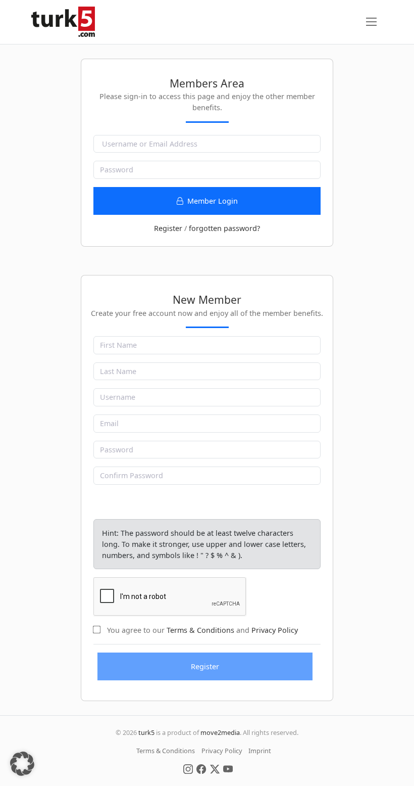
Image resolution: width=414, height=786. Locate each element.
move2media (220, 732)
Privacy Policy (274, 630)
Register (168, 228)
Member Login (211, 201)
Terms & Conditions (200, 630)
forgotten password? (224, 228)
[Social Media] (188, 768)
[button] (22, 764)
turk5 (146, 732)
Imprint (259, 750)
